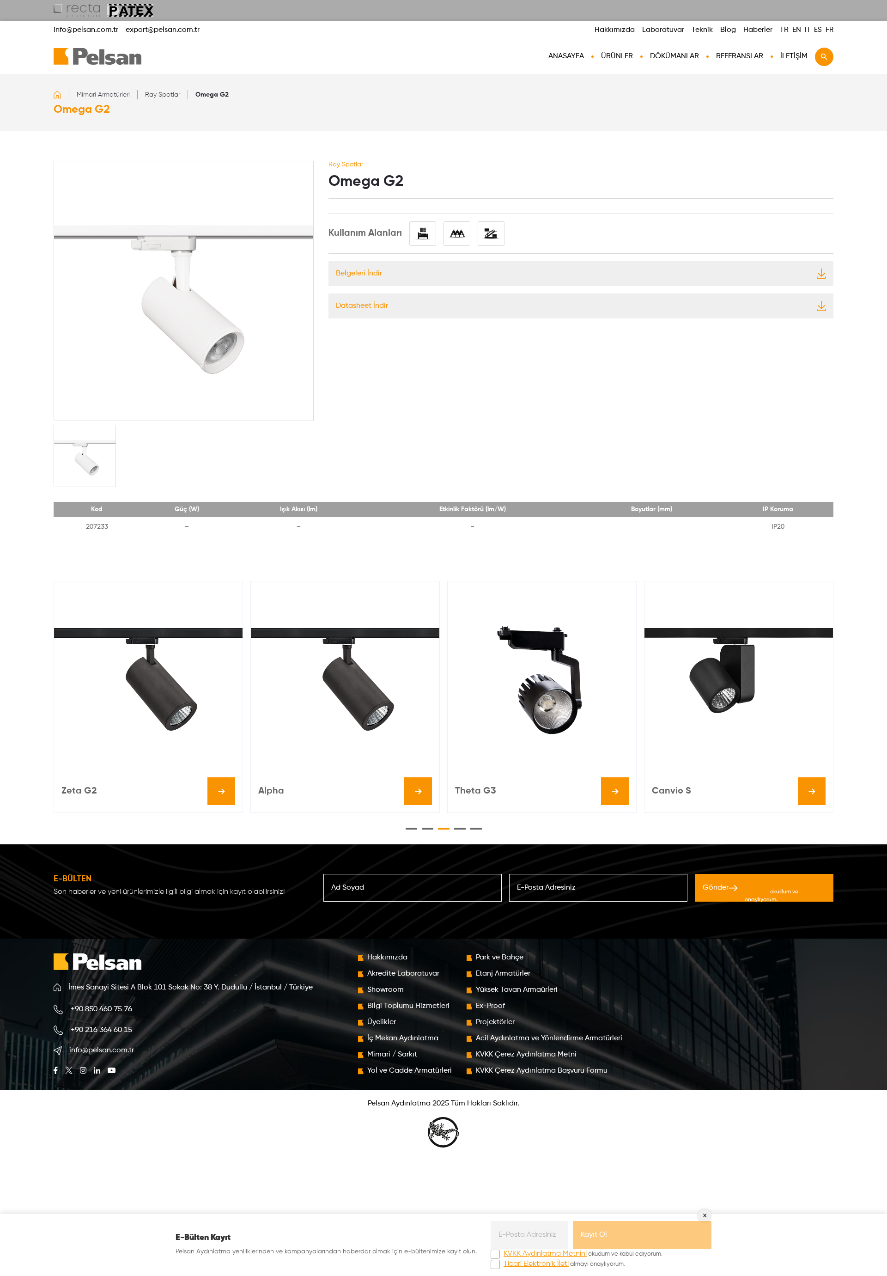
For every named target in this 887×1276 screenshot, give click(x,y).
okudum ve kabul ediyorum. (583, 1254)
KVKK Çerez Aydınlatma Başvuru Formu (542, 1071)
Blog (728, 30)
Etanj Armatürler (503, 973)
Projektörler (495, 1022)
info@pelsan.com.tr (86, 30)
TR (784, 30)
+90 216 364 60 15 (101, 1030)
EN (796, 30)
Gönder (752, 890)
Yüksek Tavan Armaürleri (517, 990)
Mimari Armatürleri (103, 95)
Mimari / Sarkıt (392, 1054)
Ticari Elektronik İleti (536, 1264)
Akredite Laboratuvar (403, 973)
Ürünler (617, 56)
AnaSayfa (566, 56)
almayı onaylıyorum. (564, 1264)
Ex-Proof (490, 1006)
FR (829, 29)
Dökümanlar (674, 56)
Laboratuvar (663, 30)
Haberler (757, 30)
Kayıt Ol (594, 1235)
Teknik (702, 30)
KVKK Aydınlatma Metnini (545, 1254)
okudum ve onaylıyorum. (773, 891)
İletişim (794, 56)
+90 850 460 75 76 (101, 1009)
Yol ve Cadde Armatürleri (409, 1071)
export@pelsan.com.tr (163, 30)
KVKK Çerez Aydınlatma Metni (526, 1054)
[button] (411, 829)
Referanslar (739, 56)
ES (818, 29)
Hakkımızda (615, 30)
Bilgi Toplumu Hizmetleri (408, 1006)
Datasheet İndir (362, 306)
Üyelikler (381, 1022)
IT (807, 29)
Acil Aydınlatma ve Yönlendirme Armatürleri (549, 1038)
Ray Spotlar (162, 95)
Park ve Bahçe (499, 957)
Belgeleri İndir (359, 273)
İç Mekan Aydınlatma (402, 1038)
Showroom (385, 990)
